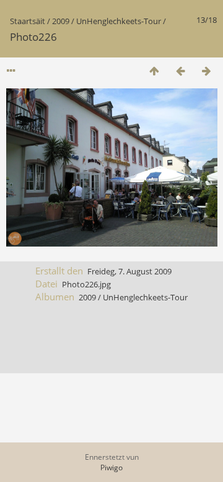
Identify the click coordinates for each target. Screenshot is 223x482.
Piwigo (111, 467)
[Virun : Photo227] (206, 71)
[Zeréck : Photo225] (180, 71)
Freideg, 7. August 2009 (129, 271)
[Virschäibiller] (154, 71)
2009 (60, 21)
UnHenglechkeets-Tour (118, 21)
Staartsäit (27, 21)
